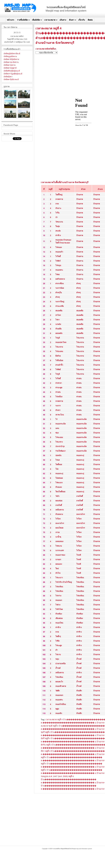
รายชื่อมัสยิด (22, 20)
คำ (57, 649)
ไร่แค (58, 459)
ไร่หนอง (59, 247)
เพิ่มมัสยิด (36, 20)
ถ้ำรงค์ (78, 659)
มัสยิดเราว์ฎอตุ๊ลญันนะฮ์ (13, 74)
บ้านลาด (79, 194)
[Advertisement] (67, 812)
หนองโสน (59, 622)
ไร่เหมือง (59, 396)
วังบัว (57, 496)
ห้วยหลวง (59, 514)
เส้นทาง (63, 20)
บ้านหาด (79, 230)
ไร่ (56, 419)
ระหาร (58, 405)
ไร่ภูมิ (58, 337)
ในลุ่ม (58, 226)
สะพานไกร (80, 514)
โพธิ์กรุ (58, 636)
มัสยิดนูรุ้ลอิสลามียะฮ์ (12, 54)
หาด (57, 631)
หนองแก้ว (59, 251)
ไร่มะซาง (59, 441)
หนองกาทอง (60, 554)
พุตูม (57, 708)
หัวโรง (58, 573)
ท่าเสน (78, 378)
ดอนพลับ (59, 333)
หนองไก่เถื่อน (61, 704)
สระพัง (58, 230)
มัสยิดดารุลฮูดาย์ (10, 68)
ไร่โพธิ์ (58, 256)
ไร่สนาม (59, 545)
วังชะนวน (59, 221)
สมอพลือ (59, 310)
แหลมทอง (59, 541)
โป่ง (57, 469)
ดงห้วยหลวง (60, 278)
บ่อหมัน (58, 455)
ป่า (57, 217)
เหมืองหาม (60, 509)
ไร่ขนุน (58, 265)
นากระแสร (60, 550)
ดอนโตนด (59, 527)
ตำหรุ (78, 283)
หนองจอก (59, 695)
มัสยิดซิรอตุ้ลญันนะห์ (12, 71)
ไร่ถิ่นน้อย (59, 360)
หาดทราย (59, 199)
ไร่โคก (58, 518)
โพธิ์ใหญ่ (59, 194)
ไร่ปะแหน (59, 351)
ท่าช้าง (58, 235)
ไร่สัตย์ (58, 369)
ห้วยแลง (59, 487)
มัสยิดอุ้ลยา (8, 77)
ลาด (57, 203)
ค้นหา (71, 20)
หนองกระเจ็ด (81, 419)
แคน (57, 428)
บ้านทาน (79, 256)
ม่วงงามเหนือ (61, 663)
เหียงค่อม (59, 618)
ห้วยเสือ (59, 328)
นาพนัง (58, 324)
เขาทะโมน (60, 414)
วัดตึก (58, 690)
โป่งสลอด (59, 478)
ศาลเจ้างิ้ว (59, 364)
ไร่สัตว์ (58, 260)
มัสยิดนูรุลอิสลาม (10, 56)
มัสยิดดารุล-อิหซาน (11, 62)
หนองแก (59, 600)
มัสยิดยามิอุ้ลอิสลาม (11, 59)
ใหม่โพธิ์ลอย (60, 491)
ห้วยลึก (79, 690)
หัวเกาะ (58, 208)
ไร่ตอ (58, 274)
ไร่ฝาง (58, 604)
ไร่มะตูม (59, 645)
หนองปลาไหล (61, 342)
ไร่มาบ (58, 654)
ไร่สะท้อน (80, 577)
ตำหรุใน (59, 292)
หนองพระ (59, 269)
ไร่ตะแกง (59, 482)
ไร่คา (58, 319)
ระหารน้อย (60, 288)
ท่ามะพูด (59, 387)
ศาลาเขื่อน (60, 283)
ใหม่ (57, 568)
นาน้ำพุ (58, 536)
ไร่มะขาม (80, 337)
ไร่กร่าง (58, 595)
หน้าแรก (10, 20)
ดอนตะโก (59, 681)
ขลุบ (57, 659)
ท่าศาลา (59, 383)
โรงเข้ (78, 554)
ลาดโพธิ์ (79, 496)
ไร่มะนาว (59, 577)
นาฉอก (58, 559)
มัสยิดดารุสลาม (10, 65)
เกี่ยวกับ (81, 20)
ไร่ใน (57, 212)
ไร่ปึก (58, 640)
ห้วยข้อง (59, 613)
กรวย (58, 532)
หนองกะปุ (80, 455)
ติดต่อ (90, 20)
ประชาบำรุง (60, 446)
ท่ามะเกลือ (60, 306)
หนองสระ (59, 699)
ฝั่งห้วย (58, 355)
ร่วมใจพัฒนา (61, 450)
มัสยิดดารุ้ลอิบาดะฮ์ (11, 79)
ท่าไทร (58, 315)
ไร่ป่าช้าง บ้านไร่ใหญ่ (64, 582)
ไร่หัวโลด (59, 609)
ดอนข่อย (59, 500)
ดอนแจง (59, 564)
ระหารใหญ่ (60, 301)
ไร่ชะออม (59, 437)
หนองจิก (59, 713)
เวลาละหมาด (49, 20)
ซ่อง (57, 432)
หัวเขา (58, 410)
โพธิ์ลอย (59, 464)
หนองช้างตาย (61, 686)
